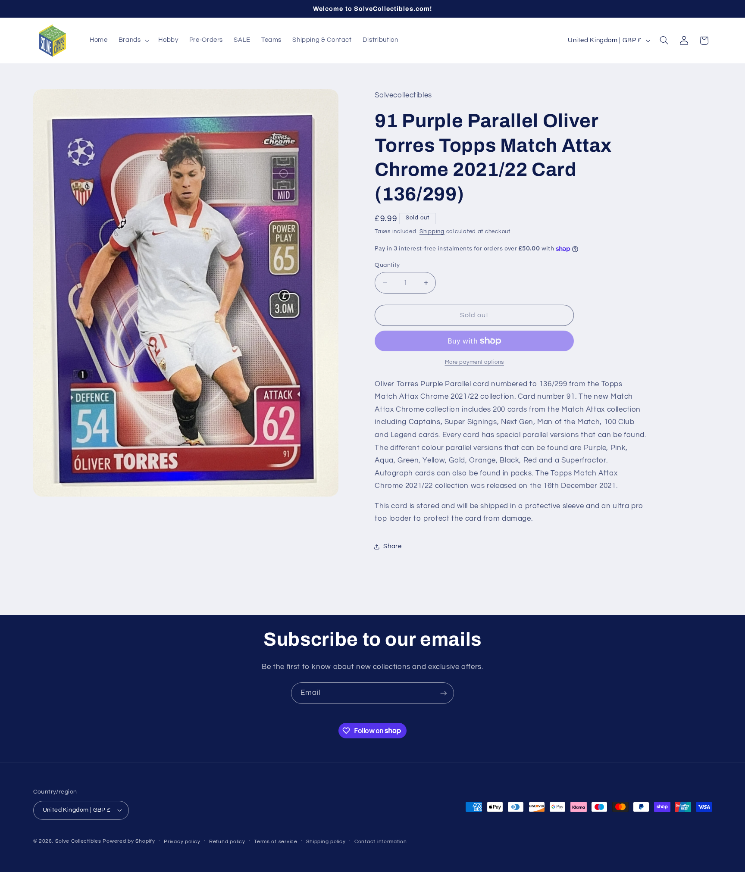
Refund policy (227, 841)
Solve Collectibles (78, 841)
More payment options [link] (474, 362)
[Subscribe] (444, 692)
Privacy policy (182, 841)
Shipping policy (325, 841)
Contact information (380, 841)
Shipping (431, 231)
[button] (133, 40)
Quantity (387, 265)
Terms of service (275, 841)
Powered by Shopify (129, 841)
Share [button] (392, 546)
